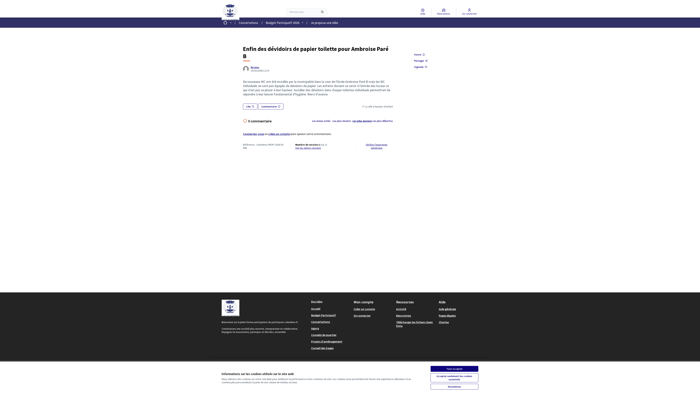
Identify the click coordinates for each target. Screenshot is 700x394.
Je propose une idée (324, 23)
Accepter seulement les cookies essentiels (454, 377)
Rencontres (403, 315)
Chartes (444, 322)
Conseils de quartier (324, 335)
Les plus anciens (362, 121)
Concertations (248, 23)
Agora (315, 328)
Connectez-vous (253, 134)
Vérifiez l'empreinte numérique (376, 146)
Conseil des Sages (322, 348)
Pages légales (447, 315)
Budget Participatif (323, 315)
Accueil (315, 308)
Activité (401, 309)
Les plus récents (341, 121)
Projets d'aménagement (326, 341)
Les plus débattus (382, 121)
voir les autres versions (308, 148)
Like (248, 106)
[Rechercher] (322, 11)
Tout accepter (454, 368)
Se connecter (362, 315)
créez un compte (279, 134)
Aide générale (447, 309)
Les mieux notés (321, 121)
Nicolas (255, 67)
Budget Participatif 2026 (282, 23)
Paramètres (454, 386)
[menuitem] (331, 308)
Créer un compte (364, 309)
